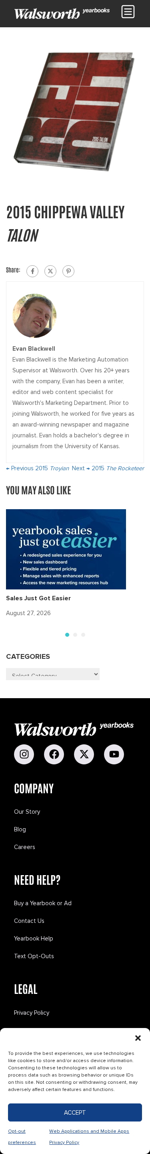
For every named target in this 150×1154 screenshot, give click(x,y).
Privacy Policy (31, 1012)
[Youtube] (114, 754)
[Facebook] (32, 271)
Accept (75, 1112)
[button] (138, 1038)
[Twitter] (50, 271)
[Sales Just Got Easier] (66, 549)
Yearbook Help (33, 938)
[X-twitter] (84, 754)
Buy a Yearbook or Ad (43, 903)
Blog (20, 829)
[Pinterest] (68, 271)
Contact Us (29, 920)
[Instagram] (24, 754)
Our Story (27, 811)
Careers (24, 847)
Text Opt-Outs (34, 956)
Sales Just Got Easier (38, 598)
